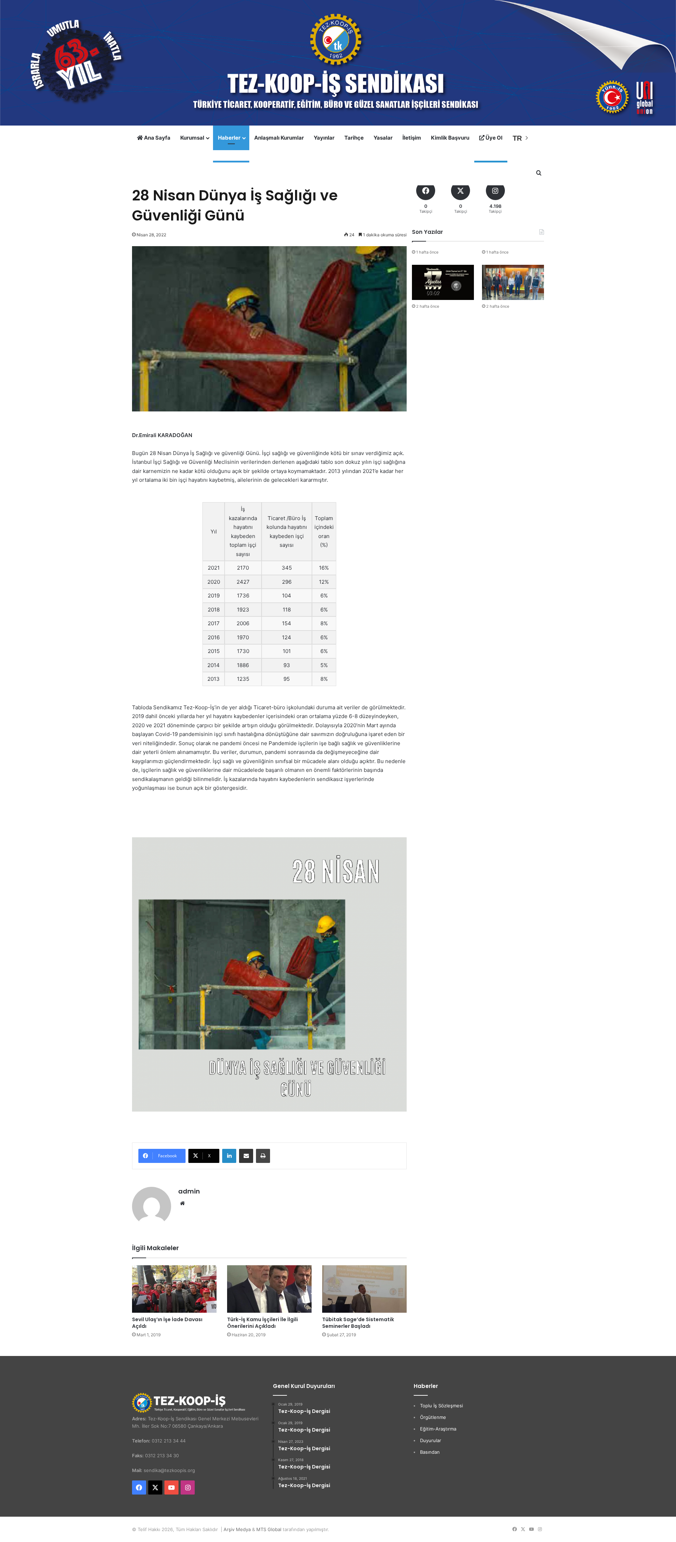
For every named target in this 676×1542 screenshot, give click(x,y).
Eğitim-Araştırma (438, 1429)
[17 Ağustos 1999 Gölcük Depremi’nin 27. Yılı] (443, 282)
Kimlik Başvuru (450, 137)
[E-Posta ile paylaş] (246, 1156)
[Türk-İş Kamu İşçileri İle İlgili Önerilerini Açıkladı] (269, 1289)
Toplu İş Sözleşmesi (441, 1405)
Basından (430, 1452)
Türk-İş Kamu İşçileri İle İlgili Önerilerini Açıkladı (262, 1323)
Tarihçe (354, 137)
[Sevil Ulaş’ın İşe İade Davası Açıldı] (174, 1289)
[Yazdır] (263, 1156)
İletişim (411, 137)
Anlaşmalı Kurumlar (279, 137)
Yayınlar (324, 137)
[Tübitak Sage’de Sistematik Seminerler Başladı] (364, 1289)
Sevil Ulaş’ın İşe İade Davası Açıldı (167, 1323)
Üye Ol (493, 137)
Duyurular (430, 1440)
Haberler (229, 137)
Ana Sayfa (156, 137)
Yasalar (383, 137)
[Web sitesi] (182, 1203)
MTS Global (268, 1529)
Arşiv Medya (237, 1529)
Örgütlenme (433, 1417)
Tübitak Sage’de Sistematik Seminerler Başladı (358, 1323)
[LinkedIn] (229, 1156)
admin (189, 1191)
